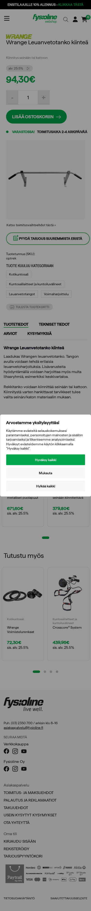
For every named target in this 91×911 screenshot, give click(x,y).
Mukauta (45, 473)
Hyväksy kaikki (45, 460)
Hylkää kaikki (45, 486)
